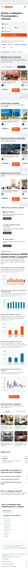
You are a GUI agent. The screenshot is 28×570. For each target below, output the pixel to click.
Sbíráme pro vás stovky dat (8, 564)
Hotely (11, 545)
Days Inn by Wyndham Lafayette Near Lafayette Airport (11, 121)
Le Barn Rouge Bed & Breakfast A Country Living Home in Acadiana (11, 190)
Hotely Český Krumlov (8, 525)
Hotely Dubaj (6, 534)
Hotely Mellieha (7, 523)
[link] (7, 218)
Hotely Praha (6, 531)
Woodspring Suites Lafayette (9, 82)
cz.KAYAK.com (6, 545)
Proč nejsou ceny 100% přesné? (9, 566)
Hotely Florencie (7, 522)
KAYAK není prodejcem (7, 561)
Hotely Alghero (7, 527)
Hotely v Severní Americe (18, 545)
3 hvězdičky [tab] (7, 411)
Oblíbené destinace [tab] (7, 510)
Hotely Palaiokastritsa (8, 529)
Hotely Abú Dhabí (7, 520)
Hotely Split (6, 536)
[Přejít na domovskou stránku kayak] (8, 7)
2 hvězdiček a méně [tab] (20, 411)
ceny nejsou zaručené (6, 557)
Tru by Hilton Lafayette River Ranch (10, 156)
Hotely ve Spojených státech (13, 546)
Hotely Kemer (6, 533)
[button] (2, 7)
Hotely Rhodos (7, 518)
